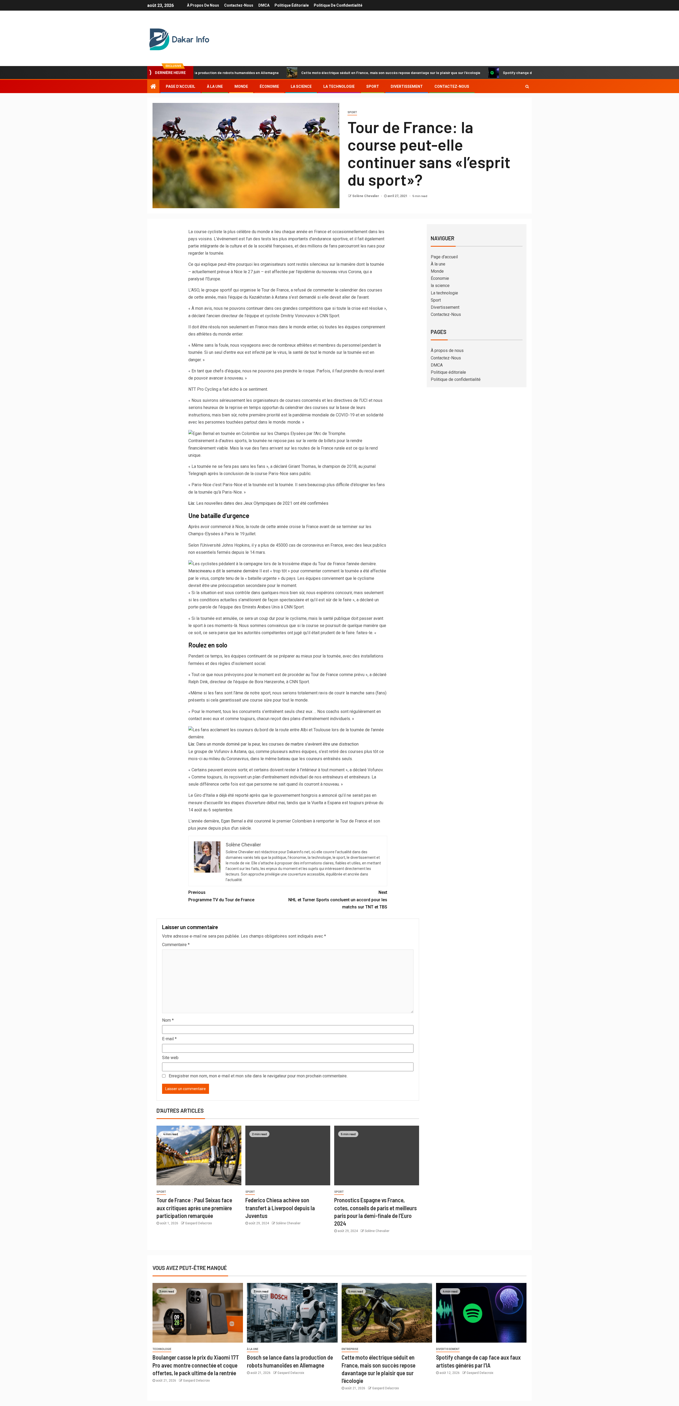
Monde (241, 86)
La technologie (339, 86)
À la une (215, 86)
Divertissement (407, 86)
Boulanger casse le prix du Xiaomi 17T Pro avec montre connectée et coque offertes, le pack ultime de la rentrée (196, 1365)
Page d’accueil (180, 86)
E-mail (169, 1038)
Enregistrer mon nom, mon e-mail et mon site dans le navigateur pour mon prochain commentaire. (258, 1075)
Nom (168, 1020)
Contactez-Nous (238, 5)
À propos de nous (203, 5)
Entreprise (350, 1349)
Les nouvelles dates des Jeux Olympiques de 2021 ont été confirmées (258, 503)
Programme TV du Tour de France (221, 896)
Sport (372, 86)
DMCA (263, 5)
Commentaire (176, 944)
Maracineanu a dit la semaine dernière (223, 570)
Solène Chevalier (366, 196)
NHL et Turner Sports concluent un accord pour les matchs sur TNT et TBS (337, 899)
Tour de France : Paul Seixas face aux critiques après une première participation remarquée (194, 1207)
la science (301, 86)
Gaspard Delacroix (198, 1223)
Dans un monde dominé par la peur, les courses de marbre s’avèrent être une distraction (273, 744)
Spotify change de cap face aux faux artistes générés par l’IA (500, 72)
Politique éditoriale (292, 5)
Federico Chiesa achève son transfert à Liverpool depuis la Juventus (280, 1207)
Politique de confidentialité (338, 5)
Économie (269, 86)
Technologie (162, 1349)
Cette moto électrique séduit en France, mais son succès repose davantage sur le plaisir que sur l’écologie (336, 72)
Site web (170, 1057)
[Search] (527, 86)
